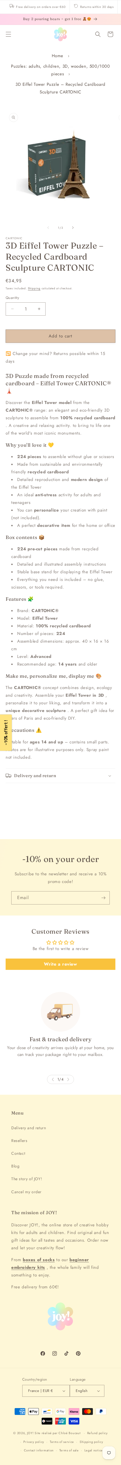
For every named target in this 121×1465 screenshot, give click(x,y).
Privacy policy (33, 1442)
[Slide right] (73, 227)
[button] (8, 34)
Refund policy (97, 1433)
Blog (15, 1166)
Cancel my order (26, 1192)
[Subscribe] (103, 897)
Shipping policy (91, 1442)
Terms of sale (69, 1450)
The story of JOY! (26, 1179)
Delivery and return (28, 1128)
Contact (18, 1153)
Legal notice (93, 1450)
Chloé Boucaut (70, 1433)
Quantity (12, 297)
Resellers (19, 1140)
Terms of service (62, 1442)
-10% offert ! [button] (6, 732)
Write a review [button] (60, 964)
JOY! (30, 1433)
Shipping (34, 288)
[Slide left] (48, 227)
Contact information (39, 1450)
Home (57, 56)
